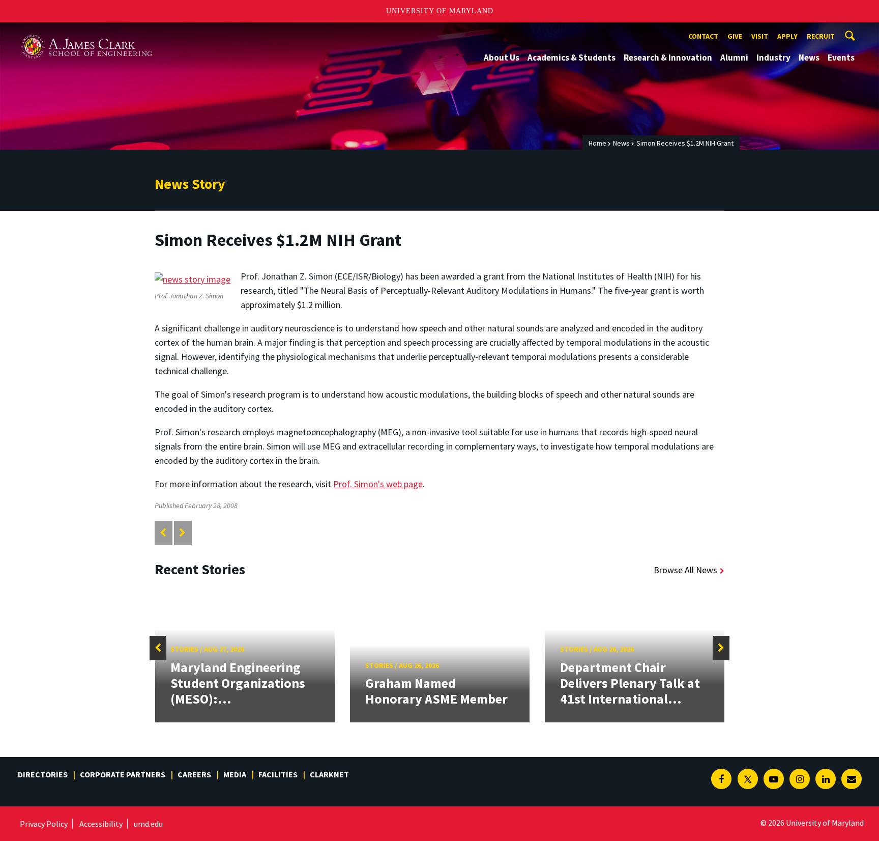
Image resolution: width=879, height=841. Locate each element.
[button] (158, 648)
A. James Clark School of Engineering (86, 32)
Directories (43, 774)
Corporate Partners (122, 774)
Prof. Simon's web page (378, 484)
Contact (703, 36)
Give (734, 36)
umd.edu (148, 824)
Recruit (821, 36)
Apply (787, 36)
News (809, 57)
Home (597, 143)
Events (841, 57)
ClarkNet (329, 774)
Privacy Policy (44, 824)
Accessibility (101, 824)
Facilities (278, 774)
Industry (773, 57)
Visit (759, 36)
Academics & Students (572, 57)
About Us (501, 57)
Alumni (734, 57)
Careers (194, 774)
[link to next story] (182, 533)
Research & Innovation (668, 57)
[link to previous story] (163, 533)
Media (234, 774)
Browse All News (685, 570)
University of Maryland (439, 11)
